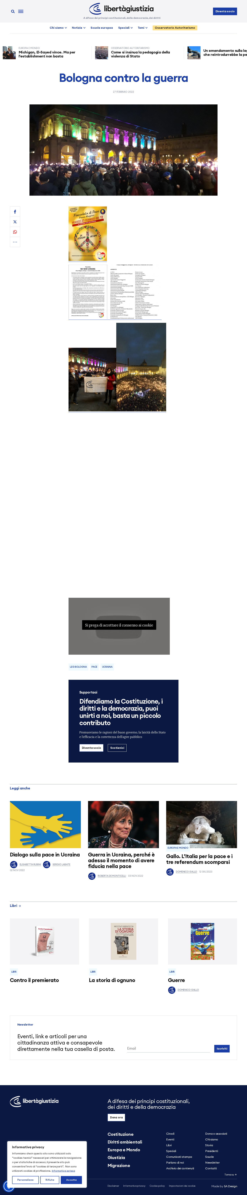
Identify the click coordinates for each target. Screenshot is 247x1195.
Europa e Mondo (178, 848)
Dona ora (116, 1117)
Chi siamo (57, 27)
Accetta (71, 1180)
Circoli (170, 1133)
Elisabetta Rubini (30, 865)
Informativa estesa (63, 1171)
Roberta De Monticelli (112, 876)
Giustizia (116, 1158)
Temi (141, 27)
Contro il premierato (34, 980)
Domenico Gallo (186, 872)
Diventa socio (225, 11)
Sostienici (117, 747)
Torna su (229, 1175)
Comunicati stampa (179, 1156)
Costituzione (120, 1134)
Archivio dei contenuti (180, 1168)
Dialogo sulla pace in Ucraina (45, 855)
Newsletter (212, 1162)
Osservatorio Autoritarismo (175, 27)
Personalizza (25, 1180)
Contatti (211, 1168)
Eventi (170, 1139)
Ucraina (107, 667)
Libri (13, 906)
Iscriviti (222, 1048)
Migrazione (119, 1166)
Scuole (209, 1156)
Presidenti (211, 1151)
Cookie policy (157, 1186)
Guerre (176, 980)
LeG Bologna (78, 667)
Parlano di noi (175, 1162)
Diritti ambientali (125, 1142)
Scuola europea (102, 27)
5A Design (224, 1186)
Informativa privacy (134, 1186)
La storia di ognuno (112, 980)
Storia (209, 1145)
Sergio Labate (61, 865)
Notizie (77, 27)
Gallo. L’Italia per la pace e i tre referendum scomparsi (199, 859)
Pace (94, 667)
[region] (47, 1164)
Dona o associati (216, 1133)
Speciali (123, 27)
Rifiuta (50, 1180)
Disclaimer (113, 1186)
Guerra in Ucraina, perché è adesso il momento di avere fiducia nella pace (121, 860)
